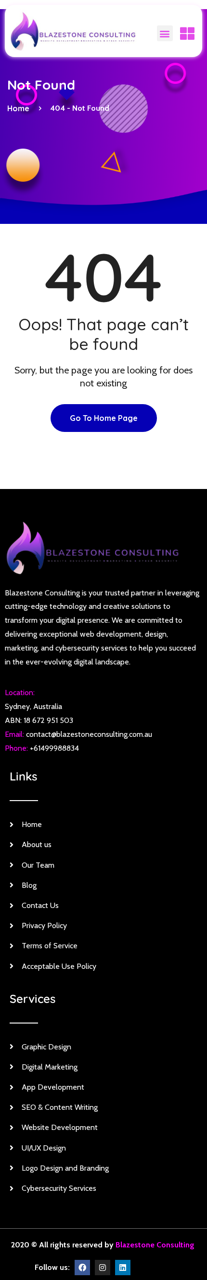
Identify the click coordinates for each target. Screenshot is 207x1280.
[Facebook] (82, 1267)
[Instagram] (102, 1267)
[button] (165, 33)
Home (20, 108)
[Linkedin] (122, 1267)
